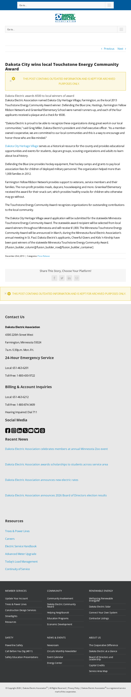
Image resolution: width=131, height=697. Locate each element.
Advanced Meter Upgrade (20, 554)
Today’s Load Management (21, 561)
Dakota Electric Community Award (61, 605)
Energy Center (54, 663)
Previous (109, 49)
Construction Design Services (20, 610)
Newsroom (53, 645)
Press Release (44, 256)
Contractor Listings (99, 618)
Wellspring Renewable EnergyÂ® (101, 599)
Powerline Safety (14, 645)
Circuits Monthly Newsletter (62, 651)
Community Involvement (60, 598)
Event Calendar (55, 657)
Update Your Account (16, 598)
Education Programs (58, 618)
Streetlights (11, 616)
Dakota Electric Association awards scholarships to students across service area (56, 464)
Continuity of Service (17, 569)
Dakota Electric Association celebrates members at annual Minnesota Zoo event (56, 449)
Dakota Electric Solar (100, 606)
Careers (10, 539)
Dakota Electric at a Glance (103, 651)
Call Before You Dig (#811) (18, 651)
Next (120, 49)
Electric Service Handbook (21, 546)
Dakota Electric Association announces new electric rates (41, 480)
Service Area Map (98, 671)
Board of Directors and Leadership (101, 658)
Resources (10, 622)
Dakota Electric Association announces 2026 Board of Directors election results (56, 495)
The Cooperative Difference (103, 645)
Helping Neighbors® (58, 612)
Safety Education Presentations (21, 657)
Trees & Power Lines (17, 531)
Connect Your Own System (103, 612)
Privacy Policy (73, 688)
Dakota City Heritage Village (21, 146)
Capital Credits (97, 665)
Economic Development (59, 624)
